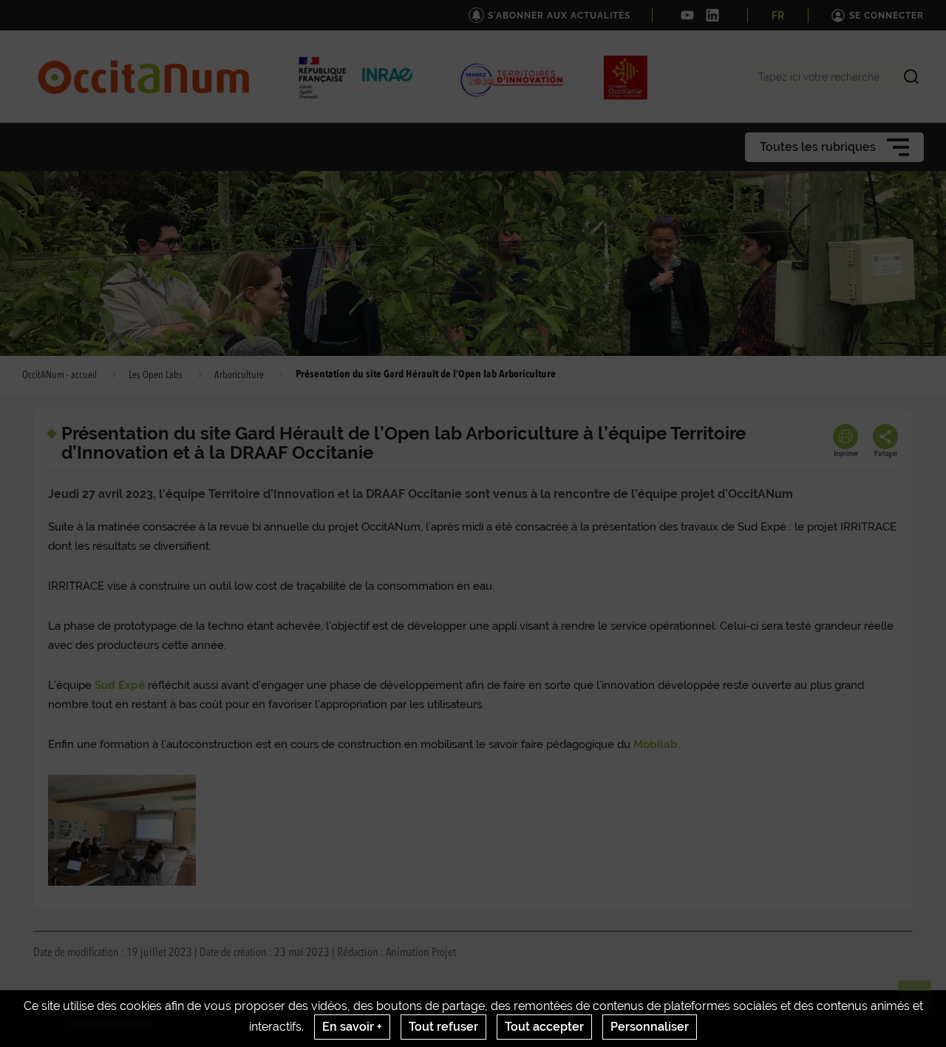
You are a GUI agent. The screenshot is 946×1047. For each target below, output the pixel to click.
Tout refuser (443, 1027)
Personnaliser (649, 1027)
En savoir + (352, 1027)
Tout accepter (544, 1027)
